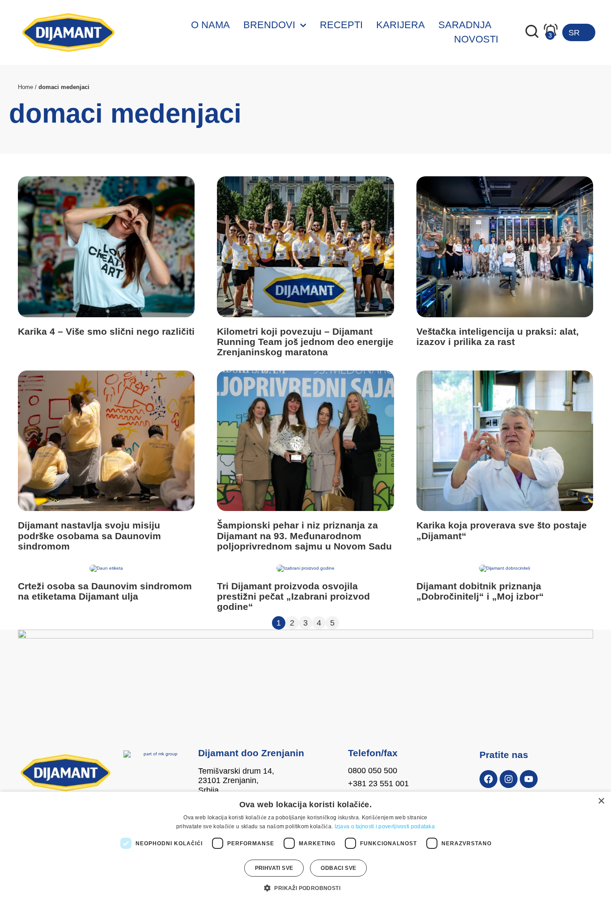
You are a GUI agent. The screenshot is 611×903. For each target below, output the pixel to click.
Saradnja (465, 24)
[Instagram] (509, 779)
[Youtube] (529, 779)
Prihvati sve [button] (274, 868)
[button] (305, 887)
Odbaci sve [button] (338, 868)
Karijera (400, 24)
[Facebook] (488, 779)
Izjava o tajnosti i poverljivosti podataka (385, 826)
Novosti (476, 39)
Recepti (341, 24)
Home (25, 87)
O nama (210, 24)
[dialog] (305, 847)
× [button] (601, 801)
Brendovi (269, 24)
